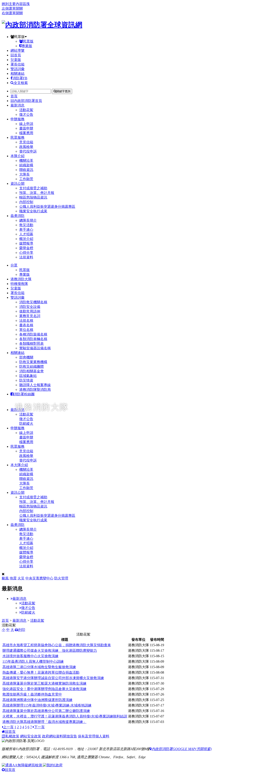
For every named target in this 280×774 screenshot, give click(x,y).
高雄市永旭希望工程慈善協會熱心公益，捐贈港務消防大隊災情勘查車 (56, 645)
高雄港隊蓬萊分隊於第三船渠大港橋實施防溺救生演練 (44, 683)
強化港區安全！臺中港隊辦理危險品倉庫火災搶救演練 (44, 689)
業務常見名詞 (29, 316)
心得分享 (26, 252)
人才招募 (26, 234)
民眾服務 (17, 137)
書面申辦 (26, 128)
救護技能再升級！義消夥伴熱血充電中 (32, 694)
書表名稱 (26, 325)
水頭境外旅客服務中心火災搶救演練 (30, 656)
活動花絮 (26, 110)
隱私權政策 (10, 736)
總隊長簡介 (28, 220)
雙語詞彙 (17, 69)
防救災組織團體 (31, 366)
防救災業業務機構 (33, 362)
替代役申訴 (28, 151)
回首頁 (15, 55)
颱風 (5, 578)
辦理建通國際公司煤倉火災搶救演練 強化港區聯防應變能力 (49, 650)
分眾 (14, 265)
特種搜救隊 (19, 284)
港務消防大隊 (21, 279)
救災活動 (26, 225)
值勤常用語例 (29, 311)
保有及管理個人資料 (93, 736)
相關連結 (17, 73)
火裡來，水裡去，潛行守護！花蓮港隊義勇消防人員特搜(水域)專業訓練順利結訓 (64, 716)
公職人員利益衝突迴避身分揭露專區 (47, 206)
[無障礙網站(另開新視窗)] (22, 765)
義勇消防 (17, 216)
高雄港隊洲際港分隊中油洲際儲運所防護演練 (37, 700)
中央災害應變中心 (39, 578)
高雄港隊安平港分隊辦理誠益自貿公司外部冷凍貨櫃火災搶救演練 (53, 678)
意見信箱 (26, 142)
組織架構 (26, 165)
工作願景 (26, 179)
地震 (13, 578)
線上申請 (26, 124)
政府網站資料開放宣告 (59, 736)
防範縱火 (28, 612)
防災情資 (26, 380)
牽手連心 (26, 229)
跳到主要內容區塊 (16, 4)
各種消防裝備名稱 (33, 334)
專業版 (27, 46)
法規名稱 (26, 320)
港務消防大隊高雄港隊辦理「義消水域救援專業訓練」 (44, 722)
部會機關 (26, 357)
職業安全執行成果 (33, 211)
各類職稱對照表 (31, 343)
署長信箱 (17, 64)
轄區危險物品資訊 (33, 197)
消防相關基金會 (31, 371)
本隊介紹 (17, 156)
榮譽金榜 (26, 248)
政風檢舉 (26, 147)
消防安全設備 (29, 307)
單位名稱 (26, 330)
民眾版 (19, 37)
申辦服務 (17, 119)
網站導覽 (17, 50)
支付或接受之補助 (33, 188)
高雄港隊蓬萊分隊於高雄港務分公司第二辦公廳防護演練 (46, 711)
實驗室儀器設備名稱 (35, 348)
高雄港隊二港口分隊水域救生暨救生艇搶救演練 (39, 667)
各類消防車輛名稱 (33, 339)
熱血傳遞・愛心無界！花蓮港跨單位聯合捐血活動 (40, 672)
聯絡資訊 (26, 170)
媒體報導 (26, 243)
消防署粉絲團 (24, 394)
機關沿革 (26, 160)
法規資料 (26, 257)
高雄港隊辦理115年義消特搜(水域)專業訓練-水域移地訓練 (46, 705)
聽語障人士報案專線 (35, 385)
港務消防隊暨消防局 (35, 389)
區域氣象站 (28, 376)
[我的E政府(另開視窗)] (53, 765)
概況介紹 (26, 239)
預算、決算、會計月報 (36, 193)
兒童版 (15, 60)
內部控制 (26, 202)
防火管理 (61, 578)
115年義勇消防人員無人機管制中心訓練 (33, 661)
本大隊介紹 (19, 465)
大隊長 (24, 174)
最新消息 (17, 105)
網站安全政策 (30, 736)
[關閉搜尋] (3, 574)
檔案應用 (26, 133)
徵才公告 (26, 114)
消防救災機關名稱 (33, 302)
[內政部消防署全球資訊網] (42, 25)
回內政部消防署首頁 (26, 101)
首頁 (14, 96)
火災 (21, 578)
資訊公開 (17, 183)
